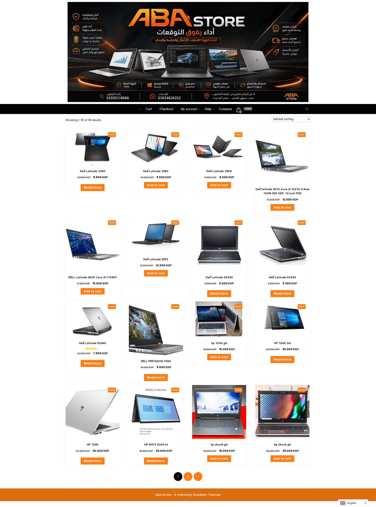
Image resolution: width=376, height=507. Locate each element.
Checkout (166, 109)
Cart (149, 109)
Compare (225, 109)
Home (119, 109)
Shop (134, 109)
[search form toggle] (306, 109)
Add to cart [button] (156, 185)
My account (189, 109)
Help (208, 109)
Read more (92, 187)
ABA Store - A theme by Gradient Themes (188, 495)
